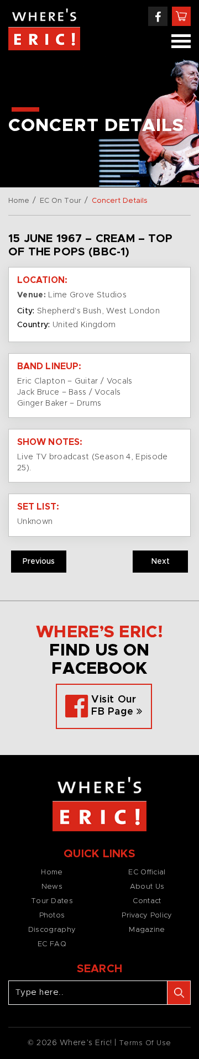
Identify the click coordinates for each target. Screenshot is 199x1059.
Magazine (147, 930)
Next (160, 561)
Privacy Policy (147, 915)
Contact (147, 901)
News (51, 886)
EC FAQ (52, 944)
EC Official (146, 872)
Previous (39, 561)
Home (18, 201)
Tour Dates (52, 901)
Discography (52, 930)
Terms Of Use (145, 1043)
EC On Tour (60, 201)
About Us (147, 886)
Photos (52, 915)
